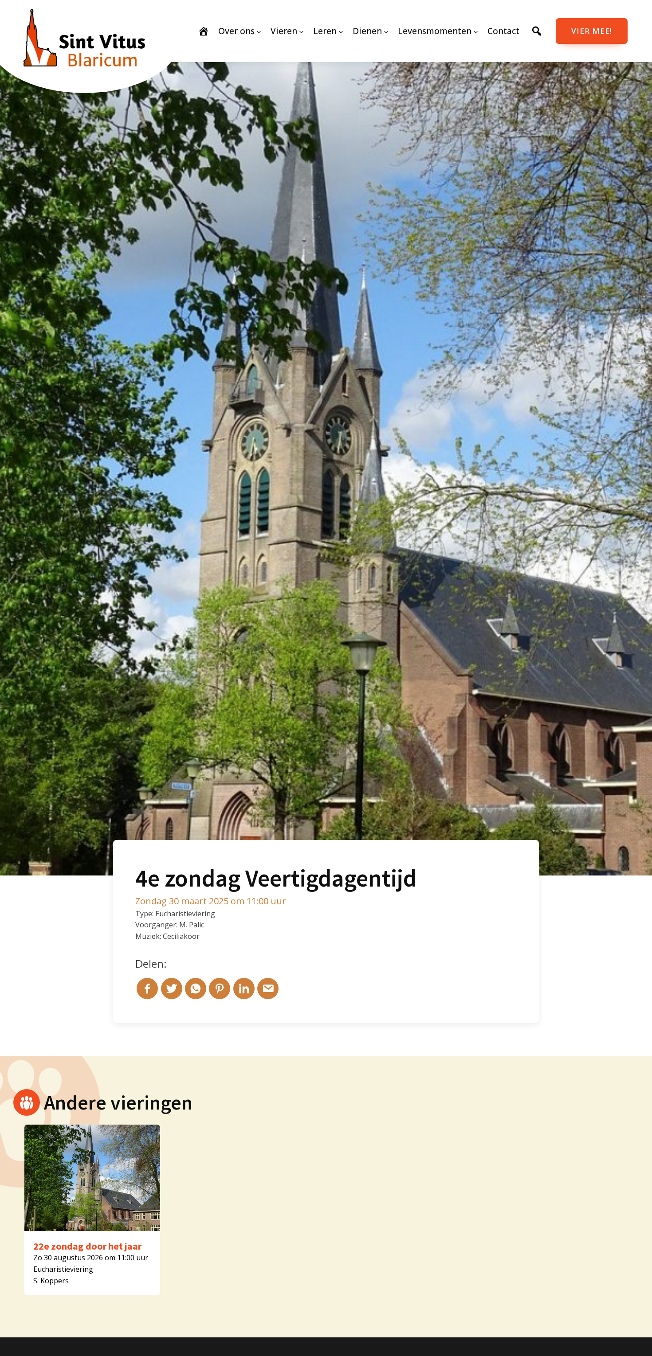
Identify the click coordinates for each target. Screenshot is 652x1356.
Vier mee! (591, 31)
